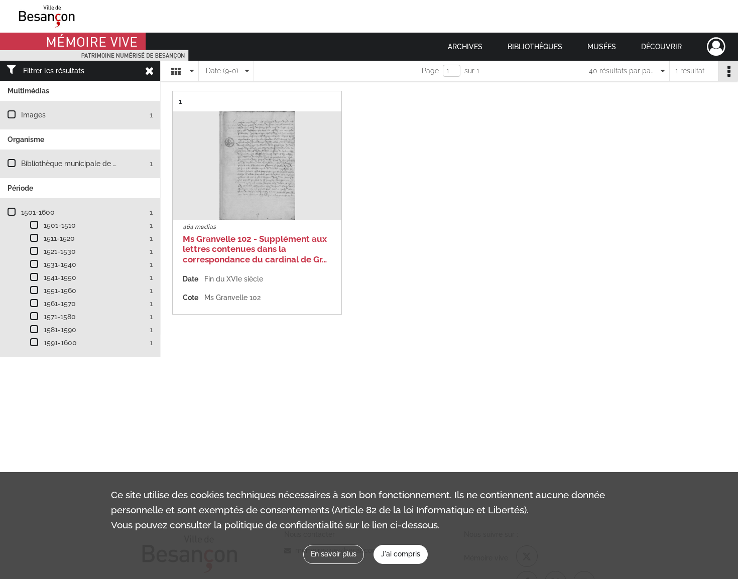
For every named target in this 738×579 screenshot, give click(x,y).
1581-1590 (60, 330)
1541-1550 (60, 277)
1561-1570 (60, 304)
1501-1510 (60, 225)
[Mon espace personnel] (716, 47)
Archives (465, 47)
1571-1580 (60, 317)
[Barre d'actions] (728, 71)
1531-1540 (60, 264)
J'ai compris (400, 554)
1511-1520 (59, 238)
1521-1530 (60, 251)
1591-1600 (60, 343)
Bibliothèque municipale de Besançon (83, 164)
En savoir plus (333, 554)
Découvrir (661, 47)
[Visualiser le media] (257, 165)
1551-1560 (60, 290)
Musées (601, 47)
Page (430, 71)
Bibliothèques (535, 47)
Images (33, 115)
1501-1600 (38, 212)
